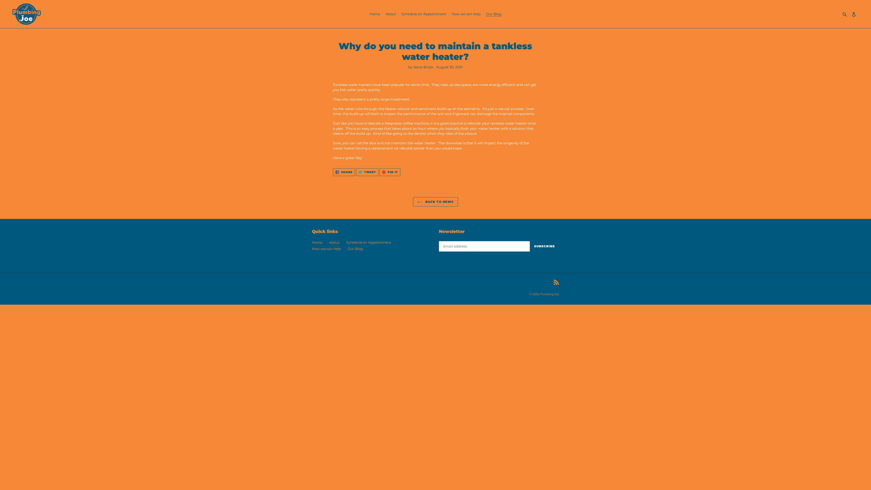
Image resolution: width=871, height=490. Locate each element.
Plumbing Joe (549, 294)
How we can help (326, 249)
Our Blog (355, 249)
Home (317, 242)
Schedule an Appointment (368, 242)
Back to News (439, 201)
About (334, 242)
